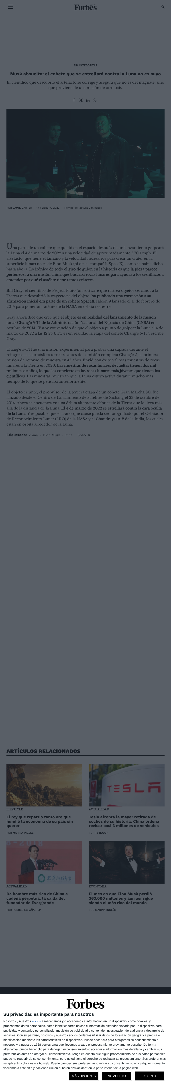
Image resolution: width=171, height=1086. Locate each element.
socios (36, 1021)
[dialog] (85, 1040)
